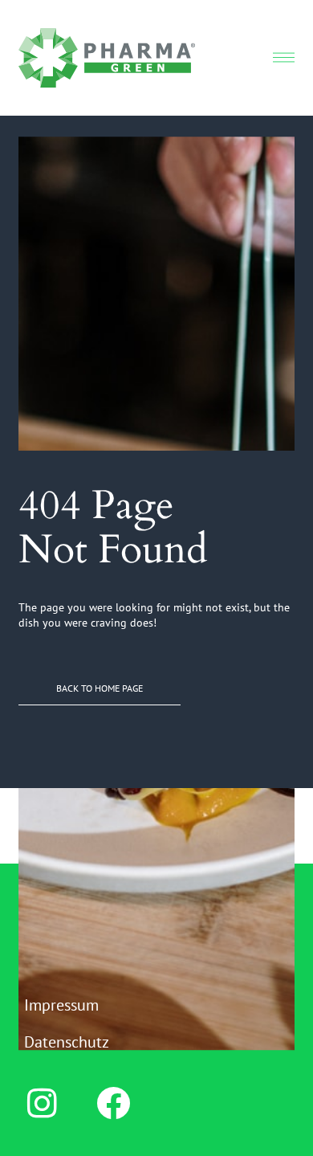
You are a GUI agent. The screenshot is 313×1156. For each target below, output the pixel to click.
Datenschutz (66, 1041)
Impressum (61, 1005)
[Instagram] (41, 1103)
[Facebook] (113, 1103)
